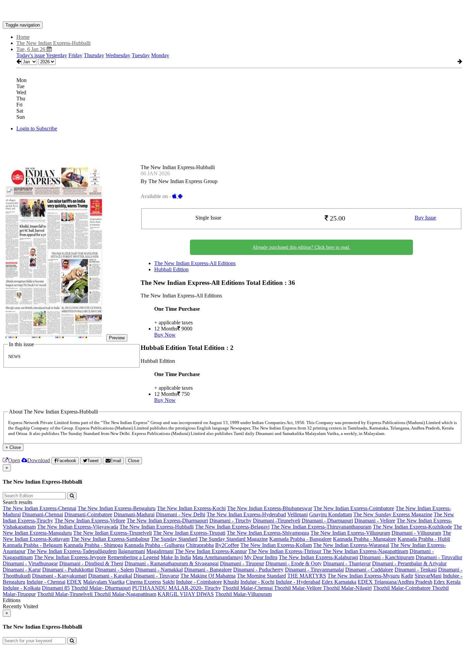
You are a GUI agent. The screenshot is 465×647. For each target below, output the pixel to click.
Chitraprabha (200, 545)
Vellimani (297, 514)
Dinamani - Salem (114, 569)
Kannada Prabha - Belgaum (32, 545)
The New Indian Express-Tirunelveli (112, 533)
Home (23, 37)
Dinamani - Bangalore (208, 569)
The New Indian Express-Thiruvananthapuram (321, 527)
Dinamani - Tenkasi (416, 569)
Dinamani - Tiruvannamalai (314, 569)
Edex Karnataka (339, 582)
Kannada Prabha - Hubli (424, 539)
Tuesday (141, 55)
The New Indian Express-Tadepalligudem (72, 551)
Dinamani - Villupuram (416, 533)
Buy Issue (425, 218)
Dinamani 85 (56, 588)
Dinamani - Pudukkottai (68, 569)
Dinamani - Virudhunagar (30, 563)
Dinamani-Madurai (134, 514)
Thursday (94, 55)
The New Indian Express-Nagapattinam (365, 551)
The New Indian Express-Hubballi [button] (53, 43)
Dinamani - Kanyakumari (59, 576)
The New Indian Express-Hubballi (156, 527)
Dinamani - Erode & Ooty (294, 563)
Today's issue (30, 55)
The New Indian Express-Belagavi (232, 527)
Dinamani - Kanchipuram (386, 557)
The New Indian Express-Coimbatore (354, 508)
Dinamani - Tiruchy (230, 520)
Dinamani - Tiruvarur (156, 576)
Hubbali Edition (171, 269)
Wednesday (118, 55)
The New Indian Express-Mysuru (363, 576)
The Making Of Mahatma (208, 576)
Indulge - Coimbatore (199, 582)
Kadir (407, 576)
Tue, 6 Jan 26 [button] (31, 49)
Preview (117, 337)
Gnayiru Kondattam (330, 514)
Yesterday (56, 55)
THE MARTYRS (306, 576)
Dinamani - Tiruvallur (439, 557)
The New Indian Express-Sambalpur (110, 539)
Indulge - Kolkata (22, 588)
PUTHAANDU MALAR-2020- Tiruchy (176, 588)
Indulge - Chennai (46, 582)
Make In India (176, 557)
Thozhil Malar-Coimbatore (402, 588)
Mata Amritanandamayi (217, 557)
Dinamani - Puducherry (258, 569)
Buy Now (165, 335)
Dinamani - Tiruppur (242, 563)
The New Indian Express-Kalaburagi (318, 557)
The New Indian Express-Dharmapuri (167, 520)
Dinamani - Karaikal (110, 576)
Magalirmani (160, 551)
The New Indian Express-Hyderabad (246, 514)
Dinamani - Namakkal (159, 569)
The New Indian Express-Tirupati (189, 533)
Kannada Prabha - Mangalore (364, 539)
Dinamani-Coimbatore (88, 514)
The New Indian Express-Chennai (39, 508)
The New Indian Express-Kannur (211, 551)
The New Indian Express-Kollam (276, 545)
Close (133, 460)
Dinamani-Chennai (42, 514)
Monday (160, 55)
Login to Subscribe (36, 128)
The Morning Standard (261, 576)
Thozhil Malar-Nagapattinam (125, 594)
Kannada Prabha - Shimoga (93, 545)
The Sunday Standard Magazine (233, 539)
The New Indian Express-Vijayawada (77, 527)
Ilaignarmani (131, 551)
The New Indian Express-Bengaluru (117, 508)
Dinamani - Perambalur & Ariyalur (409, 563)
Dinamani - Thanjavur (347, 563)
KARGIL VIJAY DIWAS (186, 594)
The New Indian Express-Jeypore (70, 557)
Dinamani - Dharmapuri (327, 520)
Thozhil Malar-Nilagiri (347, 588)
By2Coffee (227, 545)
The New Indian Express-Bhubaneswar (269, 508)
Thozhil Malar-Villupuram (243, 594)
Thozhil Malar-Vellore (298, 588)
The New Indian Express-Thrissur (285, 551)
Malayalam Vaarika (104, 582)
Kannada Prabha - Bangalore (300, 539)
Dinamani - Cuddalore (369, 569)
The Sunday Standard (174, 539)
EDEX (74, 582)
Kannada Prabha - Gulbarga (154, 545)
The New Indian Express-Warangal (351, 545)
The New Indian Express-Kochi (191, 508)
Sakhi (168, 582)
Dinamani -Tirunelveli (276, 520)
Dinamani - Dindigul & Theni (91, 563)
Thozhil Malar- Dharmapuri (101, 588)
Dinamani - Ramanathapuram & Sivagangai (172, 563)
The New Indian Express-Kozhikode (412, 527)
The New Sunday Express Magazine (392, 514)
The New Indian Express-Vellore (89, 520)
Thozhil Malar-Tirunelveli (65, 594)
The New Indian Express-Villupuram (350, 533)
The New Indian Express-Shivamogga (268, 533)
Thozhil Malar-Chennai (248, 588)
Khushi (231, 582)
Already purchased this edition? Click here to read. (301, 247)
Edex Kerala (447, 582)
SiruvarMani (428, 576)
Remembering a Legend (133, 557)
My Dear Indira (260, 557)
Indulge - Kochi (257, 582)
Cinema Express (143, 582)
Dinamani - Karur (22, 569)
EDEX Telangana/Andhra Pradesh (395, 582)
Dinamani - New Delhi (180, 514)
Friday (75, 55)
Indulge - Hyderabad (298, 582)
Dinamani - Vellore (374, 520)
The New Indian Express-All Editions (195, 263)
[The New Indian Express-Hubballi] (232, 11)
